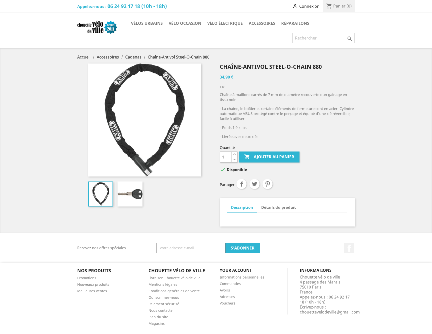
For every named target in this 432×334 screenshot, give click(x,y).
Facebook (349, 248)
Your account (236, 270)
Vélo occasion (185, 23)
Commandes (230, 283)
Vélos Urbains (147, 23)
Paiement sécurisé (163, 304)
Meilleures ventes (92, 290)
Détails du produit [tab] (278, 207)
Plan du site (158, 316)
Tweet (255, 184)
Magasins (156, 323)
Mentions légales (162, 284)
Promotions (86, 278)
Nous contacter (161, 310)
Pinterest (267, 184)
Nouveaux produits (93, 284)
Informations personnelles (242, 277)
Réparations (295, 23)
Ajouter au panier (269, 157)
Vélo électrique (225, 23)
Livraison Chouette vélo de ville (174, 278)
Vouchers (227, 303)
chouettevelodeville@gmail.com (330, 312)
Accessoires (262, 23)
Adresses (227, 296)
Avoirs (225, 290)
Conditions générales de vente (174, 290)
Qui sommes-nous (163, 297)
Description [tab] (242, 207)
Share (241, 184)
